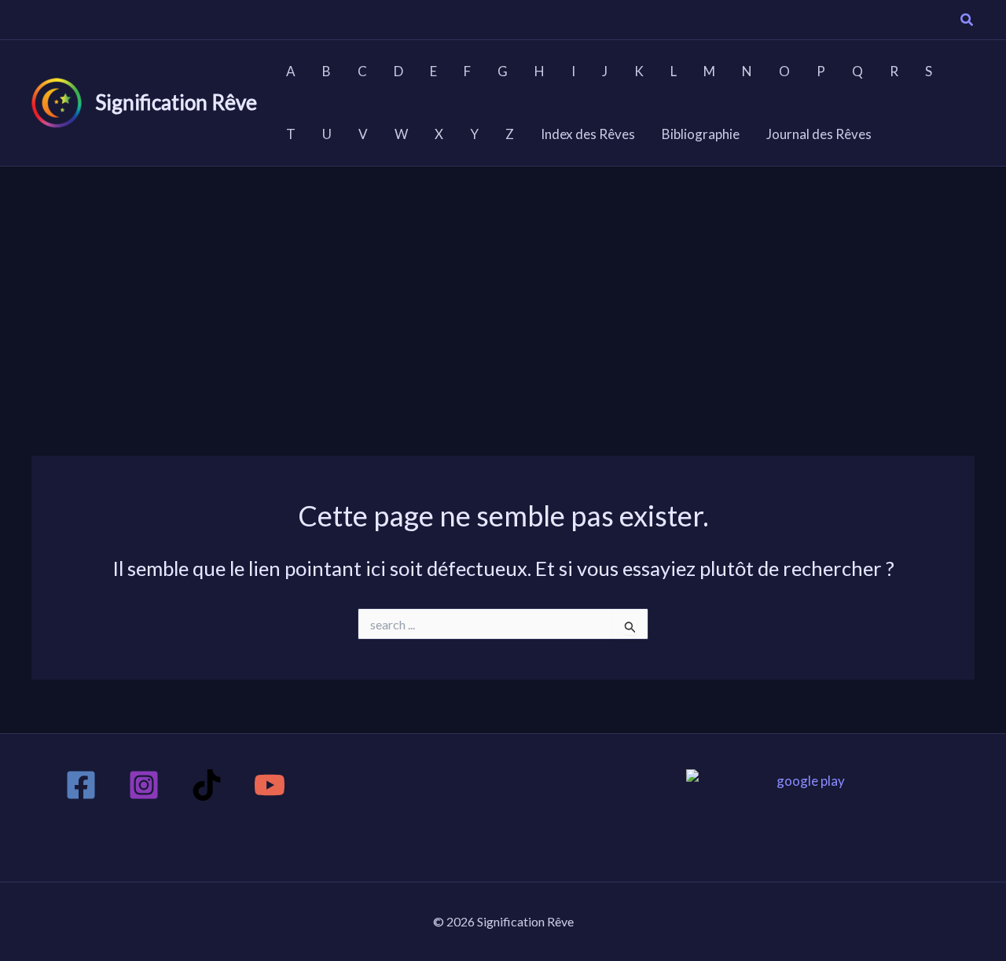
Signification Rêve (176, 102)
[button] (967, 21)
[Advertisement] (503, 284)
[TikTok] (206, 785)
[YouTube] (269, 785)
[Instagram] (144, 785)
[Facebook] (81, 785)
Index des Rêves (588, 134)
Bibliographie (701, 134)
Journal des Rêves (819, 134)
